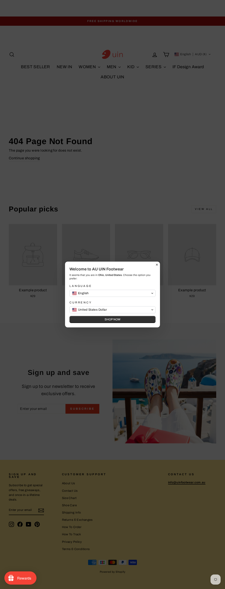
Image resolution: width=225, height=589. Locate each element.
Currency (80, 302)
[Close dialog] (157, 264)
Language (80, 286)
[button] (112, 293)
